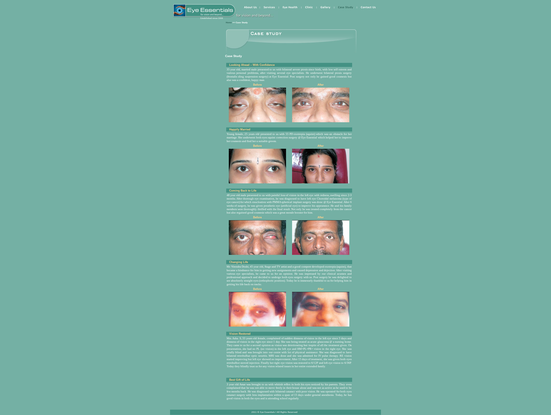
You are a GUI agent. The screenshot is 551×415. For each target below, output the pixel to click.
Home (229, 22)
